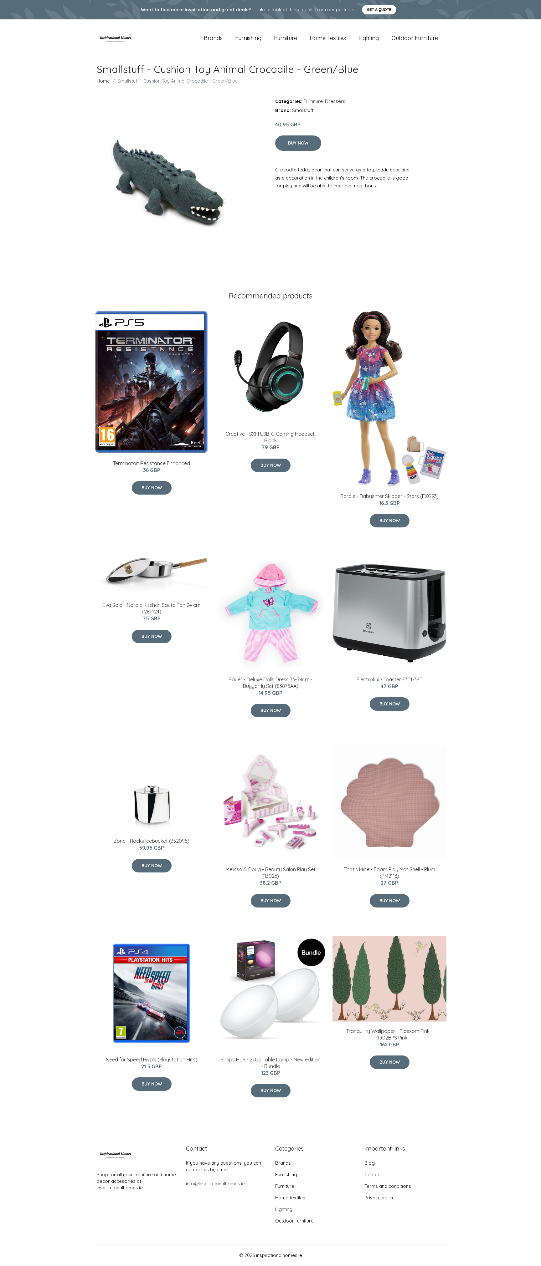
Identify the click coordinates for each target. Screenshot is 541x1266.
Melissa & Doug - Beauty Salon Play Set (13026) (271, 872)
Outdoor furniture (414, 38)
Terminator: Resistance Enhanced (151, 463)
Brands (213, 38)
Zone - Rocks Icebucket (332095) (151, 841)
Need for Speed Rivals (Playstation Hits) (151, 1059)
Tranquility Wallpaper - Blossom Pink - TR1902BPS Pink (389, 1034)
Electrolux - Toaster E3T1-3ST (389, 679)
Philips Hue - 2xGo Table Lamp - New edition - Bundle (271, 1062)
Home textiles (328, 38)
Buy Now (298, 143)
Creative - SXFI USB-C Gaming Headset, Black (270, 437)
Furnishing (248, 38)
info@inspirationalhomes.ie (215, 1184)
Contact (373, 1174)
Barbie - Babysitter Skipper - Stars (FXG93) (389, 496)
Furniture (285, 38)
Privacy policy (379, 1198)
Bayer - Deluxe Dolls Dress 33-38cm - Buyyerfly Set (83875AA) (270, 682)
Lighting (368, 38)
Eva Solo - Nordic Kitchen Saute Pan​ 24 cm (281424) (151, 608)
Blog (369, 1163)
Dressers (335, 101)
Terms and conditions (387, 1186)
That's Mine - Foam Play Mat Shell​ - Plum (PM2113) (389, 872)
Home (103, 81)
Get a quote (379, 9)
